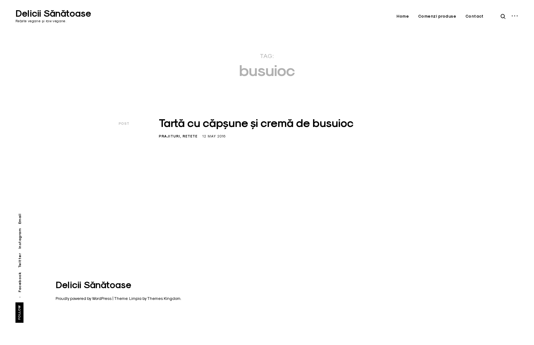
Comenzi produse (437, 16)
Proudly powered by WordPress (84, 298)
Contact (474, 16)
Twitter (19, 260)
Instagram (19, 238)
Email (19, 219)
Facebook (19, 282)
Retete (190, 136)
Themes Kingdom (163, 298)
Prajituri (169, 136)
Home (402, 16)
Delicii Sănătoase (53, 13)
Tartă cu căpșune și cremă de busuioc (256, 123)
